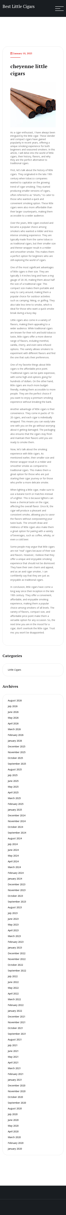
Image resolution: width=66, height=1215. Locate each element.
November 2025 (17, 752)
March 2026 (14, 729)
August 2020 (15, 1108)
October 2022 (15, 964)
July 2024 (13, 844)
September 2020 (17, 1102)
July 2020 (13, 1114)
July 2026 (13, 706)
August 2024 (15, 838)
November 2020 (17, 1091)
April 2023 (13, 930)
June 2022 (13, 982)
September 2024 (17, 832)
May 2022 (13, 987)
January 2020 (15, 1148)
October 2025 (15, 758)
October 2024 (15, 826)
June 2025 (13, 781)
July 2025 (13, 775)
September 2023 (17, 901)
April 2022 (13, 993)
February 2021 (16, 1074)
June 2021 (13, 1051)
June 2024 (13, 849)
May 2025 (13, 786)
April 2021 (13, 1062)
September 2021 (17, 1033)
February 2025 (16, 803)
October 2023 (15, 895)
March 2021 (14, 1068)
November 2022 (17, 959)
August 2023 (15, 907)
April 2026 (13, 723)
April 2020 (13, 1131)
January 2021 (15, 1079)
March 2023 (14, 936)
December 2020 (16, 1085)
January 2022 (15, 1010)
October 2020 (15, 1097)
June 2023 (13, 918)
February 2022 (16, 1005)
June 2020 (13, 1120)
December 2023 (16, 884)
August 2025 (15, 769)
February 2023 (16, 941)
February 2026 (16, 735)
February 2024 (16, 872)
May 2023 (13, 924)
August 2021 (15, 1039)
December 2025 (16, 746)
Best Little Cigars (19, 6)
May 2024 (13, 855)
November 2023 (17, 890)
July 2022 (13, 976)
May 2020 (13, 1125)
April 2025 (13, 792)
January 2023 (15, 947)
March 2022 (14, 999)
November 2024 (17, 821)
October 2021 (15, 1028)
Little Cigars (14, 669)
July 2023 (13, 913)
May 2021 (13, 1056)
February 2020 (16, 1143)
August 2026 (15, 700)
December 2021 (16, 1016)
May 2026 (13, 717)
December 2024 (16, 815)
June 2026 (13, 712)
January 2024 (15, 878)
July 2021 (13, 1045)
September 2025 (17, 763)
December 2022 (16, 953)
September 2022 (17, 970)
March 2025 (14, 798)
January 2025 (15, 809)
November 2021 (17, 1022)
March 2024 (14, 867)
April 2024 (13, 861)
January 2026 (15, 740)
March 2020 (14, 1137)
